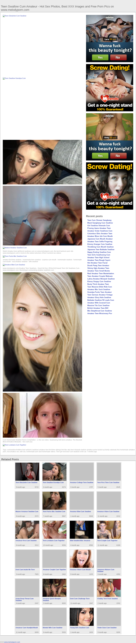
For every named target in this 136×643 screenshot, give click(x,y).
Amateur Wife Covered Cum (98, 303)
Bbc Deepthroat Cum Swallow (99, 311)
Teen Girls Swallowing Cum (98, 255)
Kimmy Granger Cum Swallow (99, 244)
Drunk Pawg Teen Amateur (98, 265)
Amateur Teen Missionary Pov (99, 313)
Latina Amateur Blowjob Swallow (101, 279)
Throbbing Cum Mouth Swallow (100, 247)
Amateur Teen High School (98, 258)
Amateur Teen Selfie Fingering (99, 242)
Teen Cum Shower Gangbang (99, 220)
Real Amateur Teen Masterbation (100, 273)
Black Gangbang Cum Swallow (100, 223)
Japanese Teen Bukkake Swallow (100, 250)
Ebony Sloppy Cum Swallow (99, 281)
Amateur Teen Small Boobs (98, 271)
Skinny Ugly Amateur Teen (98, 268)
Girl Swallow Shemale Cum (98, 226)
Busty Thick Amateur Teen (98, 284)
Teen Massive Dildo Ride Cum (99, 287)
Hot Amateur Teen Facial (97, 263)
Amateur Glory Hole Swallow (99, 297)
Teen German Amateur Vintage (99, 295)
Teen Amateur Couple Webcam (100, 276)
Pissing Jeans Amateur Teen (99, 228)
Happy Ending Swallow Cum (99, 252)
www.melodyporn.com (12, 642)
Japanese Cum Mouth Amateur (100, 239)
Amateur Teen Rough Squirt (98, 260)
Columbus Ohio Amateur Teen (99, 234)
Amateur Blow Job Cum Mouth (100, 236)
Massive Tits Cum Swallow (98, 305)
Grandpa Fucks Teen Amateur (99, 292)
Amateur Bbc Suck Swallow (98, 289)
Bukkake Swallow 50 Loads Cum (100, 300)
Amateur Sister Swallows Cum (99, 231)
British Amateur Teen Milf (97, 308)
